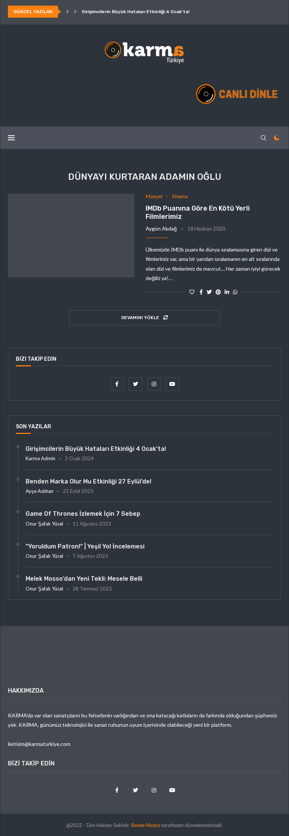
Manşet (154, 196)
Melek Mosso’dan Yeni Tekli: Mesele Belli (84, 578)
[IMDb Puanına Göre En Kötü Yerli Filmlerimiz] (71, 236)
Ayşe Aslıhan (39, 491)
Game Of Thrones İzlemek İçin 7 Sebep (83, 513)
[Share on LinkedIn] (227, 292)
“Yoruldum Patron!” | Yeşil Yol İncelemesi (85, 546)
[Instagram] (154, 384)
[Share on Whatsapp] (235, 292)
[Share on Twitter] (209, 292)
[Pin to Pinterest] (218, 292)
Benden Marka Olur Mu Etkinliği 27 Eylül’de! (88, 481)
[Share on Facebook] (201, 292)
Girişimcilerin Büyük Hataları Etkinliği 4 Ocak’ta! (135, 11)
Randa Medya (145, 825)
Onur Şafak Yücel (44, 524)
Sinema (180, 196)
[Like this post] (192, 292)
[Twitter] (136, 384)
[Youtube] (172, 384)
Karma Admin (40, 458)
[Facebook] (117, 384)
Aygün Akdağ (161, 228)
